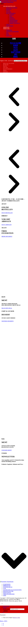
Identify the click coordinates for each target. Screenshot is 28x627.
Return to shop (16, 617)
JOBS (4, 595)
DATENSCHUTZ (7, 587)
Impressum (9, 35)
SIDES (8, 24)
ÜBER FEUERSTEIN (8, 594)
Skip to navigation (4, 0)
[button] (14, 97)
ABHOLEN (6, 27)
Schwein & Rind (13, 20)
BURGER (8, 9)
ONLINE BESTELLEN (9, 6)
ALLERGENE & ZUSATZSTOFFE (12, 589)
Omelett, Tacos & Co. (14, 23)
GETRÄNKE (9, 26)
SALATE (8, 12)
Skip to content (13, 0)
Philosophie (9, 30)
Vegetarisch (12, 19)
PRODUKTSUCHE (8, 591)
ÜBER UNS (6, 28)
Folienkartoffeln (13, 21)
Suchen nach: (6, 609)
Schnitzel (11, 14)
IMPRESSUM (6, 585)
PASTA (8, 10)
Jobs (7, 33)
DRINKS (15, 57)
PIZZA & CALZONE (11, 7)
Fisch (10, 16)
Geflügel (11, 17)
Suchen (5, 610)
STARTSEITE (6, 584)
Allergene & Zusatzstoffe (12, 31)
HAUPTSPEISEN (10, 13)
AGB (7, 34)
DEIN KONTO (7, 592)
